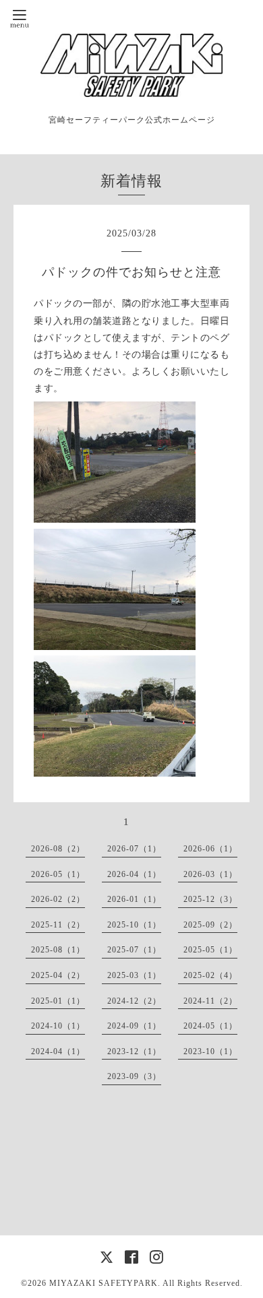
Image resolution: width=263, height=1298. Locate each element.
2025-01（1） (58, 1001)
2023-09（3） (134, 1076)
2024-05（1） (210, 1026)
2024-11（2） (210, 1001)
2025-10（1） (134, 925)
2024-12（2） (134, 1001)
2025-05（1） (210, 949)
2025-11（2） (58, 925)
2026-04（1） (134, 874)
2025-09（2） (210, 925)
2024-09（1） (134, 1026)
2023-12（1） (134, 1051)
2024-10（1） (58, 1026)
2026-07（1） (134, 848)
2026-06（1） (210, 848)
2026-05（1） (58, 874)
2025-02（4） (210, 975)
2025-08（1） (58, 949)
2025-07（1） (134, 949)
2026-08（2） (58, 848)
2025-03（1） (134, 975)
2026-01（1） (134, 899)
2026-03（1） (210, 874)
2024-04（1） (58, 1051)
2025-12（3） (210, 899)
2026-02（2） (58, 899)
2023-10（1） (210, 1051)
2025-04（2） (58, 975)
